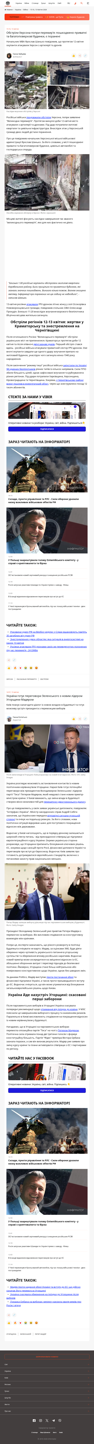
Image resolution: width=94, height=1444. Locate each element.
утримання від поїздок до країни (59, 1009)
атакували (32, 304)
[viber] (59, 1420)
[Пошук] (81, 3)
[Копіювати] (85, 55)
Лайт (59, 3)
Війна (27, 3)
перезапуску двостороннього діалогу (64, 801)
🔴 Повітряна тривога (33, 17)
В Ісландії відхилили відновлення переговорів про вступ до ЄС (36, 596)
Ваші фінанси (45, 1432)
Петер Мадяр (40, 1334)
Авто (54, 1432)
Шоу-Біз (51, 3)
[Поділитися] (79, 55)
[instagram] (40, 1420)
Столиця (35, 3)
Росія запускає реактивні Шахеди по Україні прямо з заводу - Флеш (38, 585)
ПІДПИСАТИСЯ (47, 429)
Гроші (43, 3)
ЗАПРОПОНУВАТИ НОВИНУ (47, 1357)
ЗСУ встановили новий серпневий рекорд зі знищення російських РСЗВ (40, 575)
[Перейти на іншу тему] (75, 3)
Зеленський (25, 1334)
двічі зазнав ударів (44, 344)
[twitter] (47, 1420)
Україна (19, 3)
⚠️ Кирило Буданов (75, 17)
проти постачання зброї (60, 977)
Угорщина (11, 1334)
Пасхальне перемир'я (26, 679)
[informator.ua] (8, 3)
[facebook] (34, 1420)
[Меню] (88, 3)
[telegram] (53, 1420)
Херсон (9, 679)
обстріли (44, 679)
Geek (61, 1432)
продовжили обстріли (38, 117)
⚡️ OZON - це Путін (54, 17)
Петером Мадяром (68, 1030)
